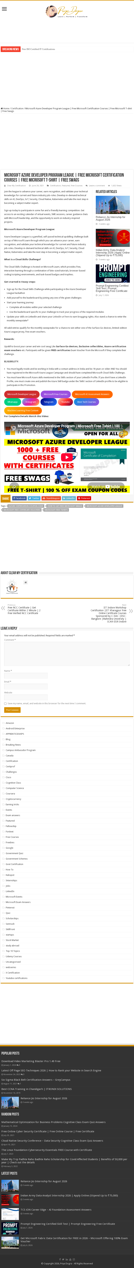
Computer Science (15, 788)
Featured (66, 186)
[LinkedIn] (66, 1259)
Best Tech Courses (86, 402)
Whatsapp (13, 402)
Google (9, 848)
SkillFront (10, 929)
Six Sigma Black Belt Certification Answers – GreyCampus (35, 1079)
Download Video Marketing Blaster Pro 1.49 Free (30, 1061)
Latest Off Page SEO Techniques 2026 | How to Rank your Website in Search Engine (51, 1070)
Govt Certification (14, 864)
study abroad (12, 945)
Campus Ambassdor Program (21, 750)
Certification (17, 108)
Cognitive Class (13, 782)
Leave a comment (97, 186)
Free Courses (77, 186)
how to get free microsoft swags (65, 506)
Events (9, 810)
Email (7, 681)
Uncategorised (13, 962)
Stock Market (12, 940)
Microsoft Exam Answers (18, 902)
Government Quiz (14, 853)
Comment (10, 640)
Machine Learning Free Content (23, 410)
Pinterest (10, 907)
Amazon (10, 723)
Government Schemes (17, 858)
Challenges (11, 772)
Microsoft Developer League (22, 394)
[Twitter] (63, 1259)
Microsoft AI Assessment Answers (92, 394)
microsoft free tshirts (56, 510)
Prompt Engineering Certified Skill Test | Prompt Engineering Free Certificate (112, 288)
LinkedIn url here (61, 316)
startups (10, 934)
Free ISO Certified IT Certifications (38, 49)
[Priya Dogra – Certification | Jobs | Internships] (67, 11)
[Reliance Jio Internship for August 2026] (10, 1103)
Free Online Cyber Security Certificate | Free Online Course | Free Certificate (47, 1131)
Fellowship (11, 826)
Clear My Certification (16, 186)
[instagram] (73, 1259)
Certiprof (10, 766)
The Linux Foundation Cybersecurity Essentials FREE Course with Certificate (46, 1150)
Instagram (30, 402)
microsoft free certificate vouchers (22, 510)
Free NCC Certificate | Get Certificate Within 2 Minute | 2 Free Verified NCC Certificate (24, 609)
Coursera (10, 793)
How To (9, 869)
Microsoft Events (14, 896)
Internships (11, 880)
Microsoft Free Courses (55, 394)
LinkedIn (10, 891)
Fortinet (9, 831)
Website (8, 692)
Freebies (10, 842)
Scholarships (12, 918)
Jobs (8, 886)
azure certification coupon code (26, 506)
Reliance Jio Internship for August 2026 (110, 218)
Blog (8, 739)
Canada (9, 755)
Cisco (8, 777)
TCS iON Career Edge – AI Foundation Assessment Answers (56, 1209)
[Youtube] (70, 1259)
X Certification (13, 972)
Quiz (8, 913)
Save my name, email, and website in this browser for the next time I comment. (47, 703)
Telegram (48, 402)
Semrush (10, 924)
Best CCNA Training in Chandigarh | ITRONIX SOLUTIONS (36, 1089)
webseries (11, 967)
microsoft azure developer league (104, 506)
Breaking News (13, 744)
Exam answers (13, 815)
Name (8, 671)
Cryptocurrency (13, 799)
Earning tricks (12, 804)
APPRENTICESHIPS (15, 734)
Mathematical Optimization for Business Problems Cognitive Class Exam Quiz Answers (53, 1122)
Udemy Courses (14, 956)
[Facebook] (60, 1259)
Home (6, 108)
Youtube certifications (16, 978)
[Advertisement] (67, 31)
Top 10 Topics (13, 951)
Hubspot (10, 875)
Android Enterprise (15, 728)
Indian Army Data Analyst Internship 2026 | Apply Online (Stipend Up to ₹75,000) (113, 252)
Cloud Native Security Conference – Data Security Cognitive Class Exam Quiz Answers (52, 1140)
